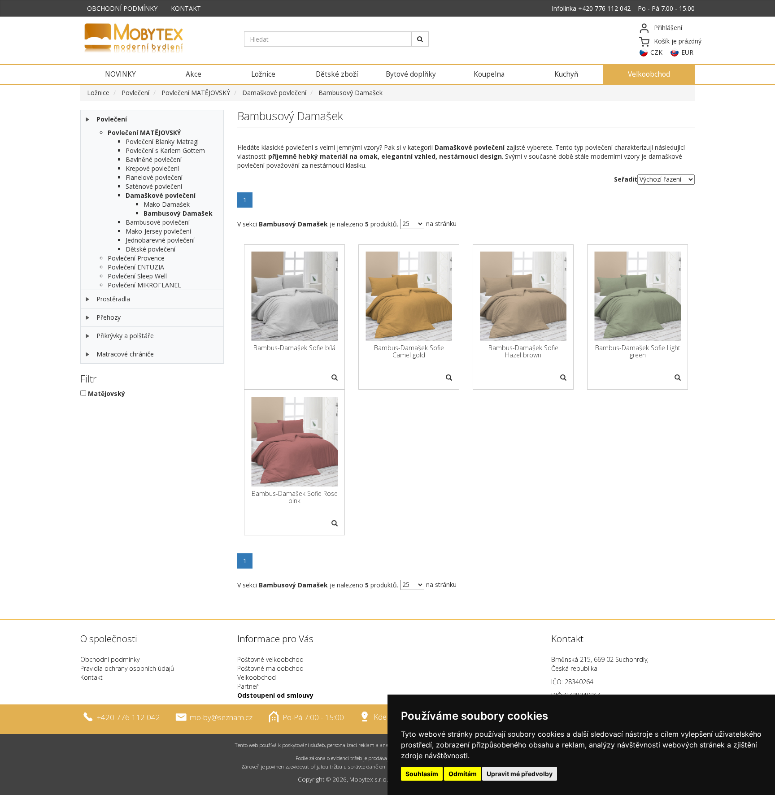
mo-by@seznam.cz (221, 717)
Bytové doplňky (411, 74)
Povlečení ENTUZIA (136, 267)
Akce (193, 74)
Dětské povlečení (150, 249)
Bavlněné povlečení (154, 159)
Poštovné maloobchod (270, 668)
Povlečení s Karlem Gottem (165, 150)
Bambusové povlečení (158, 222)
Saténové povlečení (154, 186)
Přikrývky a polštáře (125, 335)
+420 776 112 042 (604, 8)
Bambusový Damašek (350, 92)
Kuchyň (566, 74)
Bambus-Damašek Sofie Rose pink (295, 497)
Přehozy (108, 317)
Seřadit (625, 179)
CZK (656, 52)
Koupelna (489, 74)
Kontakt (91, 677)
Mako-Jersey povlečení (158, 231)
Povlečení (135, 92)
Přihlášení (668, 27)
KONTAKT (186, 8)
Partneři (248, 686)
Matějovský (106, 393)
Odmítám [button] (462, 774)
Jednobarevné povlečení (160, 240)
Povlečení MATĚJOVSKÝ (195, 92)
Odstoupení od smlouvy (275, 695)
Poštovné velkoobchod (270, 659)
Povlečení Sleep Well (137, 276)
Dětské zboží (337, 74)
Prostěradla (113, 299)
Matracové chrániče (125, 354)
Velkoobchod (649, 74)
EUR (687, 52)
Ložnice (263, 74)
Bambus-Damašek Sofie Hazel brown (523, 351)
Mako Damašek (167, 204)
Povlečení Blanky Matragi (162, 141)
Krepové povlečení (152, 168)
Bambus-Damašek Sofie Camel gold (409, 351)
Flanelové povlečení (154, 177)
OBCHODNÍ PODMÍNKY (122, 8)
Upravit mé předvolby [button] (520, 774)
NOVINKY (120, 74)
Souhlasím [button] (421, 774)
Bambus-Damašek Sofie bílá (294, 347)
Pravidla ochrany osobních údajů (127, 668)
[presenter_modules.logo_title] (155, 39)
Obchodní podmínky (109, 659)
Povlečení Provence (136, 258)
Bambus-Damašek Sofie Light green (637, 351)
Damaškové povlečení (274, 92)
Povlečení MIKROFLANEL (144, 285)
